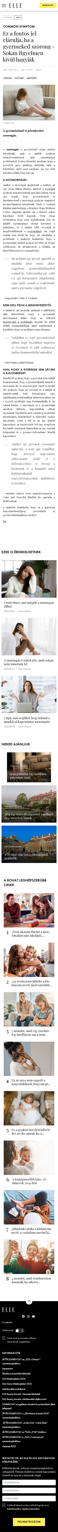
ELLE (38, 70)
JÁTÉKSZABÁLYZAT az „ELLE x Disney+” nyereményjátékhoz (21, 1361)
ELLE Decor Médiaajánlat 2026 (17, 1384)
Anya (18, 17)
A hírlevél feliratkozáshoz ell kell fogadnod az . (28, 1507)
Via (4, 521)
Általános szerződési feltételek (16, 1374)
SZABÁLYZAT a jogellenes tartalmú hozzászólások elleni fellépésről (28, 1406)
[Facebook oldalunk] (23, 1316)
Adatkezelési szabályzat (13, 1389)
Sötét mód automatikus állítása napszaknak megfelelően (21, 1340)
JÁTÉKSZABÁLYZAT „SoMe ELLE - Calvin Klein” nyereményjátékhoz (25, 1425)
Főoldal (8, 17)
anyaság (7, 78)
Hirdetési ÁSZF (9, 1446)
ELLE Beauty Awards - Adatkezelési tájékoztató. (24, 1399)
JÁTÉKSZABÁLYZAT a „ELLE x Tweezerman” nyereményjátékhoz (23, 1439)
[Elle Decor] (15, 5)
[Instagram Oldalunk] (28, 1316)
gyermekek (31, 78)
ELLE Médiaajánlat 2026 (14, 1379)
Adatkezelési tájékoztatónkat (23, 1509)
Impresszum (7, 1369)
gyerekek (50, 188)
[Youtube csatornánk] (33, 1316)
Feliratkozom (29, 1521)
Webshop (47, 5)
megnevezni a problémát (17, 321)
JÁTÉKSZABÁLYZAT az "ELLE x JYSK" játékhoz (24, 1432)
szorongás (19, 78)
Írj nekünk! (7, 1322)
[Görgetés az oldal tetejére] (29, 1301)
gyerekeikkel (34, 231)
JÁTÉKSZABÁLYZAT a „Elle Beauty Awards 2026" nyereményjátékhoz (25, 1415)
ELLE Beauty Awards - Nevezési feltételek (21, 1394)
